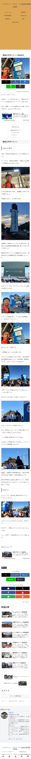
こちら (7, 547)
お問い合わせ (22, 751)
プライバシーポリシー (8, 751)
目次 (13, 127)
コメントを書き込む (15, 696)
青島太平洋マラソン (16, 130)
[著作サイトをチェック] (8, 588)
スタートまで (15, 132)
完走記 (4, 567)
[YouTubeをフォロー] (23, 592)
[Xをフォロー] (23, 588)
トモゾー (11, 712)
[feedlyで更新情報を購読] (8, 596)
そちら (10, 108)
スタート (14, 135)
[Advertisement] (15, 38)
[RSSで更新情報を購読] (23, 596)
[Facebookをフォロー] (8, 592)
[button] (20, 86)
